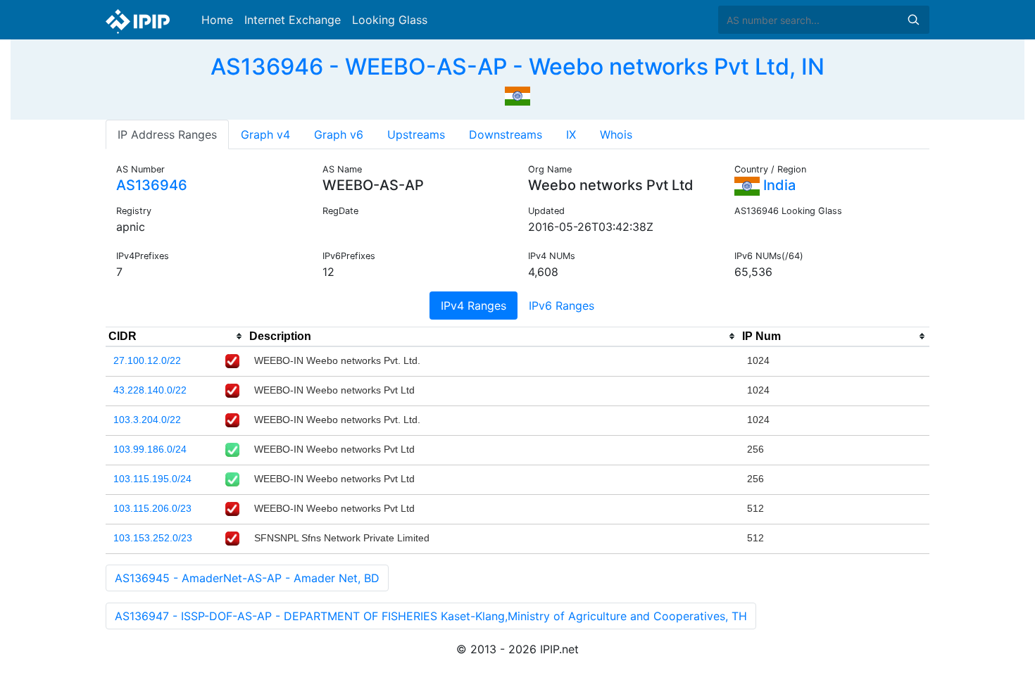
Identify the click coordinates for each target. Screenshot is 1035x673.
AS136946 (151, 185)
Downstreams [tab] (505, 134)
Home (217, 20)
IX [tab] (571, 134)
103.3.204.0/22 (147, 419)
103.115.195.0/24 (152, 478)
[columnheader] (176, 336)
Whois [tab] (616, 134)
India (778, 185)
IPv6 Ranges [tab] (561, 305)
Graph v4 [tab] (265, 134)
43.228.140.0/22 (150, 390)
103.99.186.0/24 (150, 449)
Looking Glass (389, 20)
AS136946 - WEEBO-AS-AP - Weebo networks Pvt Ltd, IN (517, 66)
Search (913, 19)
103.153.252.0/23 (152, 537)
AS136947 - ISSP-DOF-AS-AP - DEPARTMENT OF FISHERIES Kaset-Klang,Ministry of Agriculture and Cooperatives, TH (431, 616)
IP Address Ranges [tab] (167, 134)
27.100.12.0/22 (147, 360)
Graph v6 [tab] (338, 134)
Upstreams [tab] (416, 134)
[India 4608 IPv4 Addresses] (517, 94)
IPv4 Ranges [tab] (473, 305)
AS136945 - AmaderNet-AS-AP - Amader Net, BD (247, 578)
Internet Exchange (292, 20)
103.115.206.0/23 (152, 508)
